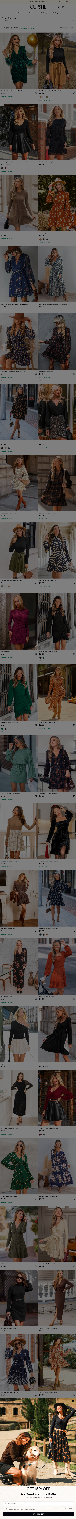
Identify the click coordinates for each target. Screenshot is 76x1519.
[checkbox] (4, 1508)
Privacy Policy (19, 1509)
